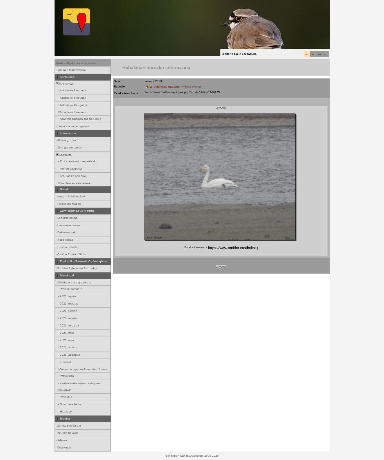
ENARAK (64, 390)
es (313, 54)
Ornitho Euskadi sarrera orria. (76, 63)
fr (325, 54)
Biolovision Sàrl (175, 455)
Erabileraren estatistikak (74, 183)
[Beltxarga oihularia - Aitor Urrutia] (219, 176)
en (319, 54)
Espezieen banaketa (72, 112)
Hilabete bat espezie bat (74, 282)
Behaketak (65, 83)
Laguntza (65, 154)
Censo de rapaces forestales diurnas (82, 369)
